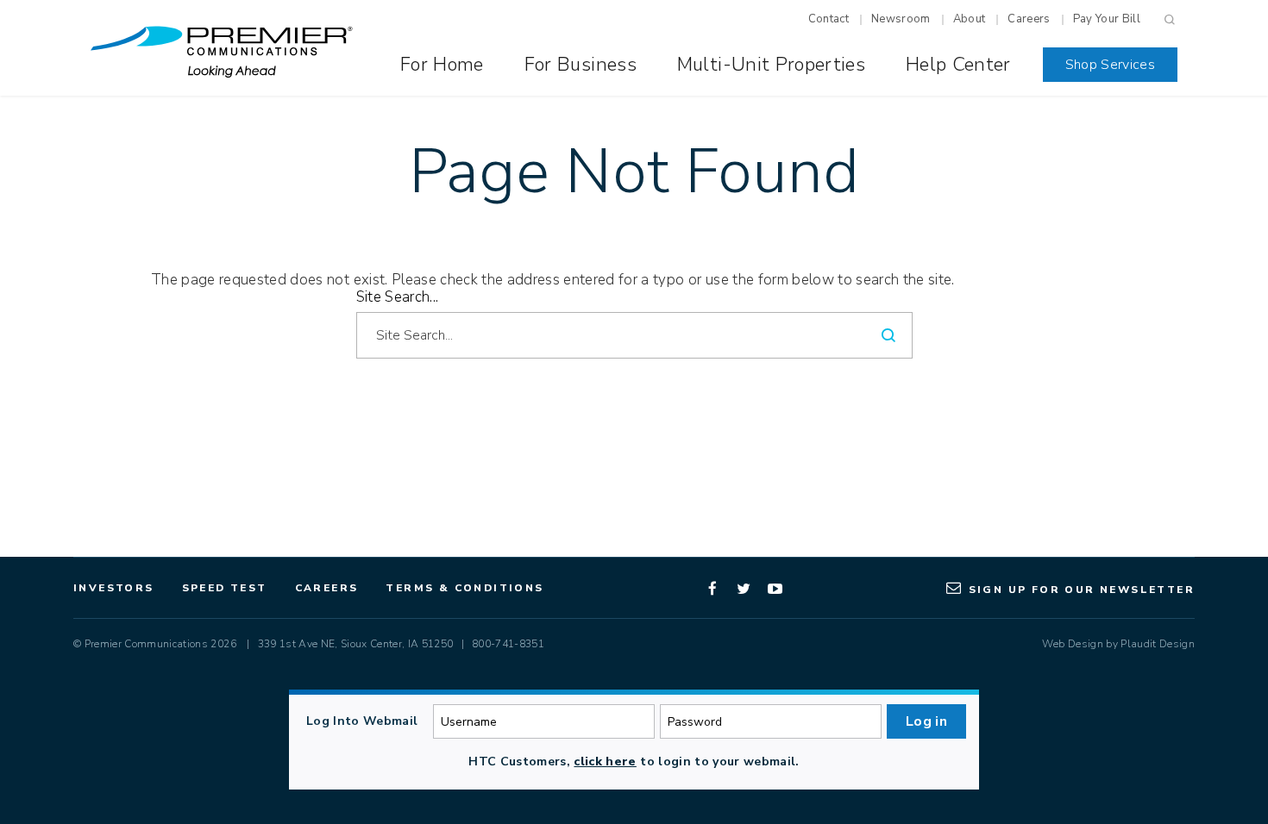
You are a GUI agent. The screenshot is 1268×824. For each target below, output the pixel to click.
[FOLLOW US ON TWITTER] (744, 587)
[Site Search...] (611, 335)
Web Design (1072, 644)
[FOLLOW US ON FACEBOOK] (713, 587)
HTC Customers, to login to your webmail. (633, 761)
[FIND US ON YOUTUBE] (775, 587)
